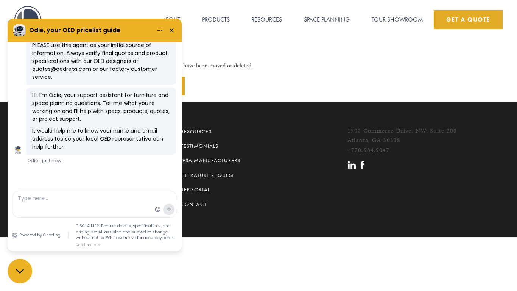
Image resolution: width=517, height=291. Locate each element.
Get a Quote (468, 19)
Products (216, 19)
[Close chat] (20, 271)
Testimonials (199, 145)
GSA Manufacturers (210, 160)
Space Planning (327, 19)
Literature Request (207, 175)
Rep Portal (195, 189)
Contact (194, 204)
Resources (266, 19)
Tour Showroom (397, 19)
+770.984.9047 (368, 150)
